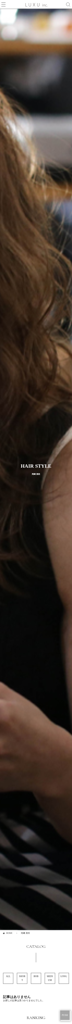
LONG (63, 976)
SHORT (22, 978)
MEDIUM (50, 978)
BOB (36, 976)
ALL (8, 976)
